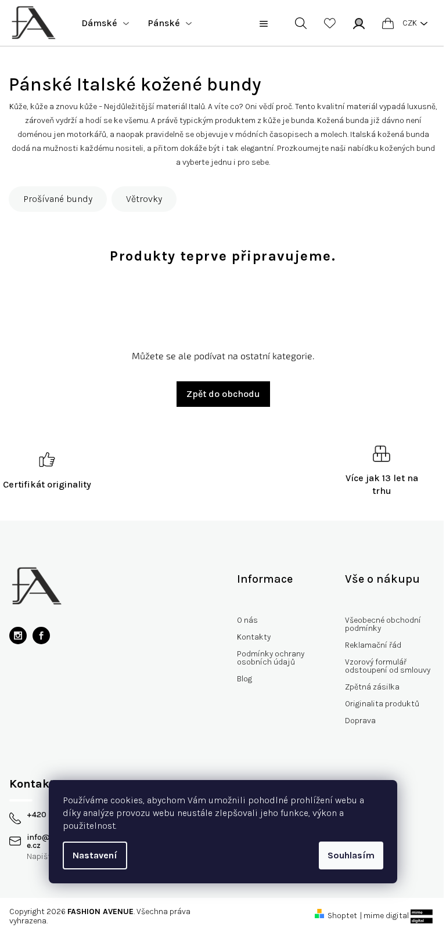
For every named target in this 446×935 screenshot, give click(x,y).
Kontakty (254, 637)
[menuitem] (105, 23)
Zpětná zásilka (372, 687)
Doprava (360, 720)
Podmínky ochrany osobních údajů (270, 658)
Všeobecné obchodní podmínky (383, 624)
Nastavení (95, 855)
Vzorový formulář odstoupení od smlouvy (387, 666)
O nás (247, 620)
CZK (409, 23)
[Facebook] (41, 635)
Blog (244, 679)
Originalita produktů (382, 704)
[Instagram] (18, 635)
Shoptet (342, 915)
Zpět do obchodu (223, 393)
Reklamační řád (373, 645)
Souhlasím (351, 855)
